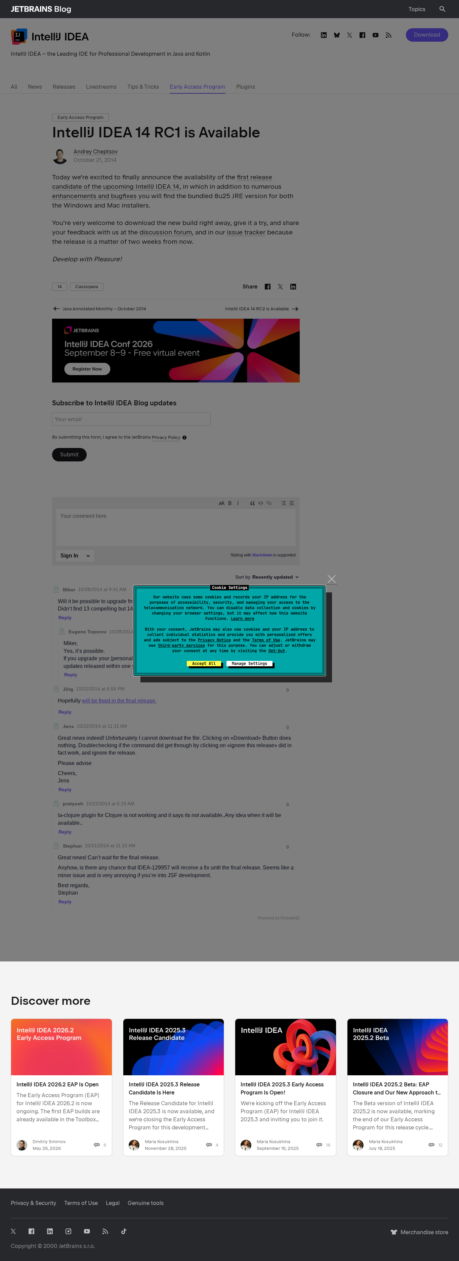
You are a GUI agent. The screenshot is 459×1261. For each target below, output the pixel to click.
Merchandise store (422, 1235)
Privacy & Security (33, 1203)
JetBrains (70, 1246)
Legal (113, 1203)
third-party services (181, 645)
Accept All (204, 663)
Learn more (242, 618)
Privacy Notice (214, 640)
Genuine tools (146, 1203)
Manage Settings (249, 663)
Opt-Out (276, 651)
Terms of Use (266, 640)
